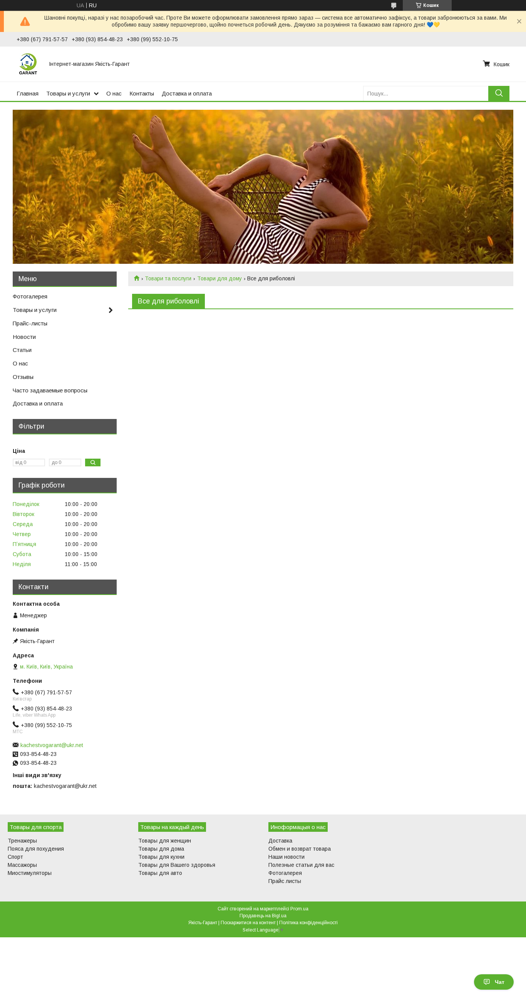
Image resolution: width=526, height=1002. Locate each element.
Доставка (280, 841)
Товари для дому (219, 278)
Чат (499, 982)
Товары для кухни (161, 857)
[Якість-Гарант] (28, 64)
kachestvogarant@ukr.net (51, 745)
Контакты (141, 93)
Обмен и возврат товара (299, 849)
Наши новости (286, 857)
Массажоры (22, 865)
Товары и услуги (68, 93)
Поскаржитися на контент (248, 922)
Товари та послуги (168, 278)
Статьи (22, 350)
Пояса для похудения (36, 849)
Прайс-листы (30, 323)
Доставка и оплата (187, 93)
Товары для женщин (164, 841)
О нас (114, 93)
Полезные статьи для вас (301, 865)
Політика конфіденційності (308, 922)
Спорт (15, 857)
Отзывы (23, 377)
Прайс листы (284, 881)
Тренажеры (22, 841)
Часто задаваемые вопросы (50, 390)
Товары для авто (160, 873)
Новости (24, 336)
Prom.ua (299, 909)
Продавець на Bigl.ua (263, 915)
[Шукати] (498, 93)
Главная (28, 93)
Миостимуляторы (30, 873)
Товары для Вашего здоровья (176, 865)
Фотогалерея (30, 296)
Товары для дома (161, 849)
